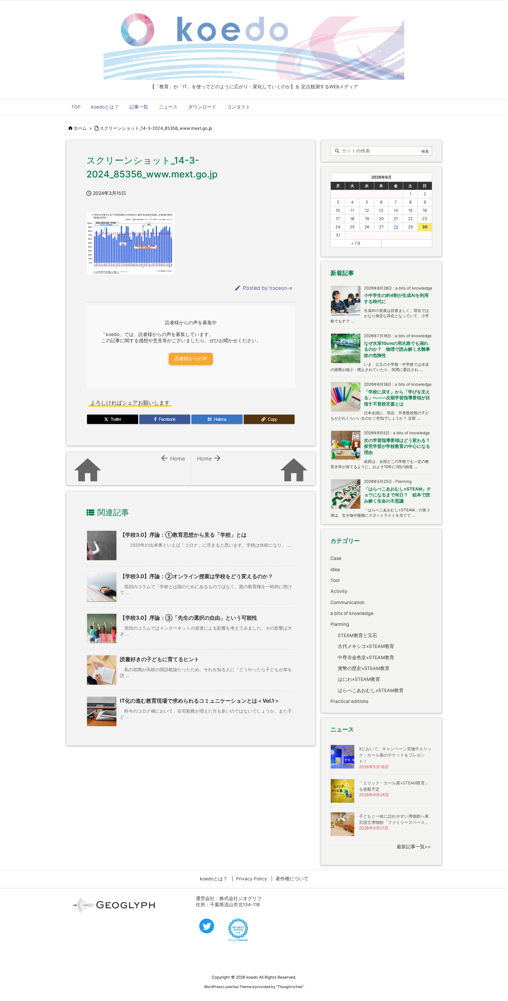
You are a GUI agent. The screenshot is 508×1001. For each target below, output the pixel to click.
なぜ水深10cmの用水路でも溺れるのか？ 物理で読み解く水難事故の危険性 (397, 349)
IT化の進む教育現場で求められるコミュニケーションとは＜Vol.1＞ (200, 701)
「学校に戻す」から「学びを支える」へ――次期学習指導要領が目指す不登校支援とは (397, 398)
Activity (338, 591)
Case (335, 558)
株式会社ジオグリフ (240, 898)
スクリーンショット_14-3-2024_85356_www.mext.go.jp (156, 128)
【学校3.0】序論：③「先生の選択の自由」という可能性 (188, 618)
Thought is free (290, 987)
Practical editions (349, 701)
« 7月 (356, 243)
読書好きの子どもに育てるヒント (159, 659)
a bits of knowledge (351, 613)
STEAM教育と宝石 (357, 635)
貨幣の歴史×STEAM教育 (364, 668)
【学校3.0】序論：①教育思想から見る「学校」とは (183, 535)
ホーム (80, 128)
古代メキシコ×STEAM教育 (366, 646)
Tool (335, 580)
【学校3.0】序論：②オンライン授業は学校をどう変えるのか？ (196, 576)
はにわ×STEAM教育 (359, 679)
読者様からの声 (190, 358)
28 (395, 227)
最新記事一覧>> (414, 846)
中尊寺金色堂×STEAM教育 (366, 657)
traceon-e (280, 288)
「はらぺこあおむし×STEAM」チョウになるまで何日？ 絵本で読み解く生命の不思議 (397, 495)
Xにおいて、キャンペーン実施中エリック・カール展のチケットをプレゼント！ (395, 755)
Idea (335, 569)
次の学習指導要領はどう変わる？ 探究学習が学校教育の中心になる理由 (399, 446)
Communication (347, 602)
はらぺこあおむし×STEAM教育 (371, 690)
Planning (339, 624)
